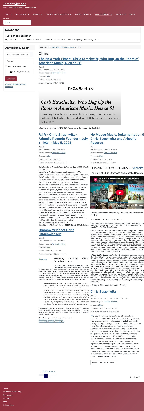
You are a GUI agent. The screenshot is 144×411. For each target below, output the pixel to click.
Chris (49, 76)
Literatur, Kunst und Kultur (57, 14)
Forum (132, 14)
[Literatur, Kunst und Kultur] (70, 14)
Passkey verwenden (21, 72)
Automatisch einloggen (17, 66)
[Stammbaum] (28, 14)
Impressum (8, 395)
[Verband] (124, 14)
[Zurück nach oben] (141, 408)
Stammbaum (21, 14)
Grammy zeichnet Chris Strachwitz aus (56, 232)
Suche (5, 388)
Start (7, 14)
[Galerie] (41, 14)
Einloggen (11, 79)
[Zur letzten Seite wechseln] (55, 375)
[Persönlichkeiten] (111, 14)
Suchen (6, 19)
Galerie (36, 14)
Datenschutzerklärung (12, 392)
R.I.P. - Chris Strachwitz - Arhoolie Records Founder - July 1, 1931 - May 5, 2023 (63, 139)
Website (138, 168)
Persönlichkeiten (102, 14)
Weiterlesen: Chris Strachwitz (104, 362)
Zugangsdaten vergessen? (15, 84)
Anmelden (9, 87)
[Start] (10, 14)
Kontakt (6, 398)
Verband (119, 14)
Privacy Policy (8, 405)
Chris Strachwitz (103, 291)
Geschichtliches (82, 14)
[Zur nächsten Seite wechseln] (52, 375)
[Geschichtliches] (90, 14)
